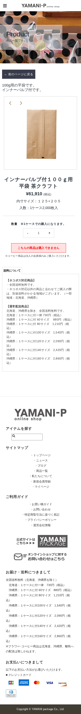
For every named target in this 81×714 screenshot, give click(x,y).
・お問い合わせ (40, 509)
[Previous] (10, 103)
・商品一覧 (40, 470)
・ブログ (40, 465)
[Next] (20, 103)
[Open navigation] (5, 5)
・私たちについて (40, 476)
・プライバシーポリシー (40, 519)
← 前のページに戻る (18, 74)
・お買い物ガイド (40, 504)
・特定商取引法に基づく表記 (40, 514)
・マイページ (40, 486)
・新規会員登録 (40, 481)
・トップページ (40, 455)
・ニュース (40, 460)
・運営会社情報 (40, 525)
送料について (12, 270)
